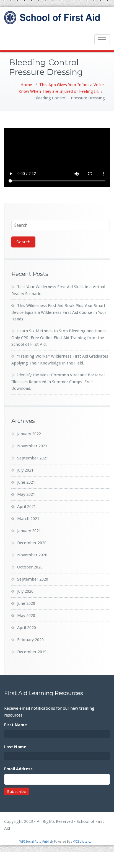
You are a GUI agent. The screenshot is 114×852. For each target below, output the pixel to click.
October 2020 (30, 567)
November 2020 (32, 554)
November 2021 (32, 445)
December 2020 (31, 542)
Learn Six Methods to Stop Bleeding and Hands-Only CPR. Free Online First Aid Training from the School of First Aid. (59, 337)
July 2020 (25, 591)
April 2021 (26, 506)
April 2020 (26, 627)
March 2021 (28, 518)
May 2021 (26, 494)
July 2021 (25, 470)
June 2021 (26, 482)
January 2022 (29, 433)
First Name (15, 724)
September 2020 (32, 579)
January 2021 (29, 530)
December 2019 (31, 651)
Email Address (18, 768)
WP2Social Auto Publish (36, 841)
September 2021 (32, 458)
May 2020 (26, 615)
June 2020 (26, 603)
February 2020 (30, 639)
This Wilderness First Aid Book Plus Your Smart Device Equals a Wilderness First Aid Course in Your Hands (58, 312)
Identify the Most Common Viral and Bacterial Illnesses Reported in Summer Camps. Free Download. (58, 381)
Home (26, 84)
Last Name (15, 746)
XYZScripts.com (84, 841)
